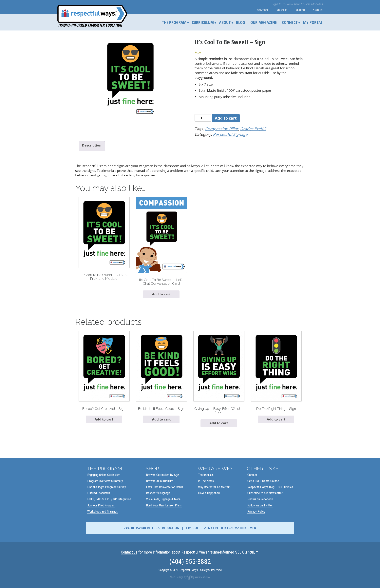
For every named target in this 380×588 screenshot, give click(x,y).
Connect (290, 22)
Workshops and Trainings (102, 511)
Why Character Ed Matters (214, 487)
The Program (174, 22)
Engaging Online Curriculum (103, 475)
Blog (240, 22)
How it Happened (209, 493)
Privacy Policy (256, 511)
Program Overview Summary (105, 481)
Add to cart (226, 118)
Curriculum (203, 22)
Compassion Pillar (221, 128)
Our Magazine (263, 22)
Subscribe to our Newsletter (265, 493)
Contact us (129, 552)
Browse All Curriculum (159, 481)
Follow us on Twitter (260, 505)
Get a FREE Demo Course (263, 481)
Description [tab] (91, 145)
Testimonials (206, 475)
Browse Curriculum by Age (162, 475)
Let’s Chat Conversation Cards (164, 487)
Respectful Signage (230, 134)
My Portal (313, 22)
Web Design (176, 576)
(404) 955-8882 (190, 561)
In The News (206, 481)
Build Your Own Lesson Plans (164, 505)
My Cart (281, 10)
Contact (261, 10)
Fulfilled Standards (98, 493)
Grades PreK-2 (253, 128)
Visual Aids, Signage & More (163, 499)
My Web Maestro (200, 576)
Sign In (317, 10)
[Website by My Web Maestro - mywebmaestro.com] (189, 576)
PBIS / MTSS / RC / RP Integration (109, 499)
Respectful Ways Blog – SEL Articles (270, 487)
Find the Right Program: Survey (106, 487)
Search (299, 10)
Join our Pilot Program (101, 505)
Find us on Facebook (260, 499)
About (225, 22)
